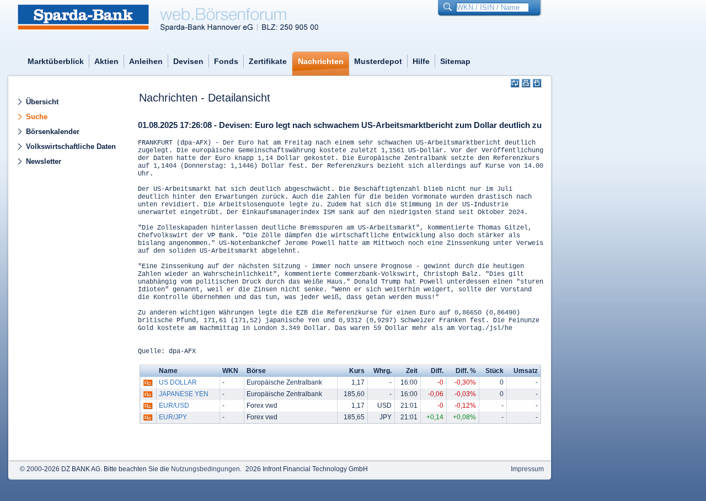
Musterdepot (378, 61)
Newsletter (43, 161)
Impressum (527, 469)
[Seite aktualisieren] (515, 83)
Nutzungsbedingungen (205, 469)
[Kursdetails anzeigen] (148, 385)
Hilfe (421, 61)
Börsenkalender (52, 131)
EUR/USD (174, 405)
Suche (36, 117)
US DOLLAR (178, 382)
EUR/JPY (173, 417)
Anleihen (146, 61)
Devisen (188, 61)
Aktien (106, 61)
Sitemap (455, 61)
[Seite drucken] (526, 83)
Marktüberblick (56, 61)
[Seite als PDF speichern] (537, 83)
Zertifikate (268, 61)
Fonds (226, 61)
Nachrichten (321, 61)
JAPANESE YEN (183, 394)
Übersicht (42, 102)
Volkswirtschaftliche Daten (71, 146)
